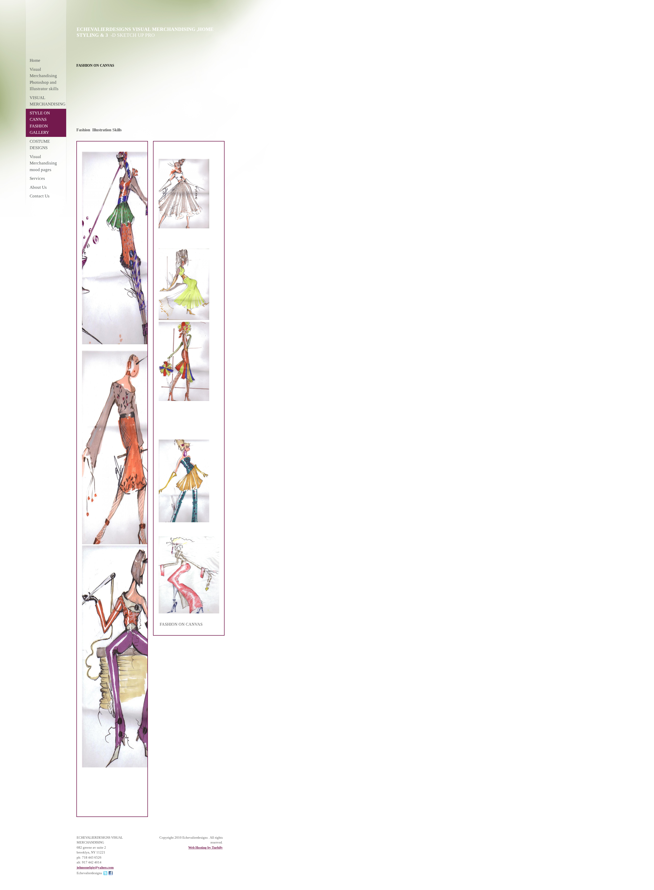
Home (35, 60)
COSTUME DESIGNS (40, 144)
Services (37, 178)
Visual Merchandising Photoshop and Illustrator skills (44, 79)
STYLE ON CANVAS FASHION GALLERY (40, 123)
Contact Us (40, 196)
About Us (38, 187)
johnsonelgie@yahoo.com (95, 867)
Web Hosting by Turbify (205, 847)
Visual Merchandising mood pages (43, 163)
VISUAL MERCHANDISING (47, 101)
